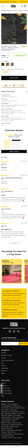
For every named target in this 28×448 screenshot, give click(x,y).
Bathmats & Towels (12, 10)
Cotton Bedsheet (12, 404)
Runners (3, 365)
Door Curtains (5, 409)
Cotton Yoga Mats (6, 419)
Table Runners (11, 432)
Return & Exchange (6, 393)
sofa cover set (5, 424)
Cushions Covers (6, 411)
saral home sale (5, 421)
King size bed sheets (6, 428)
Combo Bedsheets (6, 406)
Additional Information (8, 91)
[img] (5, 161)
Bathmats (14, 413)
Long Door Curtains (6, 434)
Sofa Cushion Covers (18, 411)
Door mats (21, 413)
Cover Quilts (4, 408)
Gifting (3, 373)
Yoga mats (4, 415)
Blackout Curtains (6, 423)
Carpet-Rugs (4, 368)
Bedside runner (14, 426)
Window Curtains (19, 408)
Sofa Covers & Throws (7, 360)
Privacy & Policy (5, 388)
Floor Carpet (16, 415)
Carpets (10, 415)
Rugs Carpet (18, 430)
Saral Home (14, 6)
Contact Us (4, 385)
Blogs (2, 396)
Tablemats (8, 413)
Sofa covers (13, 409)
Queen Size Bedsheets (7, 430)
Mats (2, 363)
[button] (7, 140)
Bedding (4, 10)
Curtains (20, 10)
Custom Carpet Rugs (18, 417)
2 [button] (13, 243)
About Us (3, 383)
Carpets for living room (16, 424)
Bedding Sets (16, 406)
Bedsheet (3, 404)
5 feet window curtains (7, 436)
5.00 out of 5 (18, 135)
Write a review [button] (14, 151)
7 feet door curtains (6, 437)
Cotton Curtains (16, 423)
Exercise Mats (5, 426)
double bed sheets (18, 434)
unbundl (17, 446)
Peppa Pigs (15, 419)
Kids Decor (4, 370)
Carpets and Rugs (6, 417)
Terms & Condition (6, 390)
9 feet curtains (17, 437)
